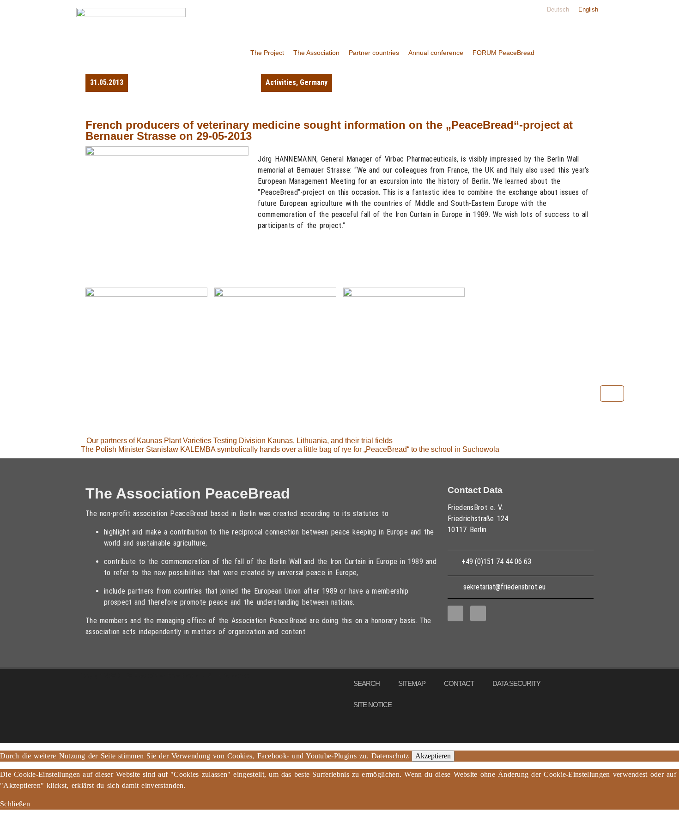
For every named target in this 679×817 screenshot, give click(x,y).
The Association (316, 52)
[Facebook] (455, 613)
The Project (267, 52)
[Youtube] (478, 613)
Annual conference (435, 52)
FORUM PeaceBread (503, 52)
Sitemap (411, 683)
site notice (372, 705)
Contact (459, 683)
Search (366, 683)
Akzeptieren (433, 756)
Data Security (516, 683)
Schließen (15, 804)
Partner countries (374, 52)
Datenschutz (390, 756)
